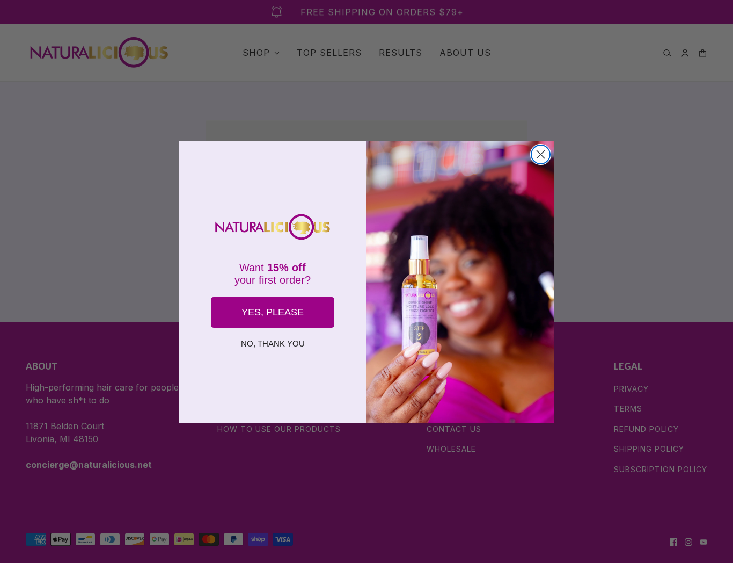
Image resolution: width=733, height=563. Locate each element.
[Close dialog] (540, 154)
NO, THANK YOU (273, 343)
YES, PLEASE (272, 312)
